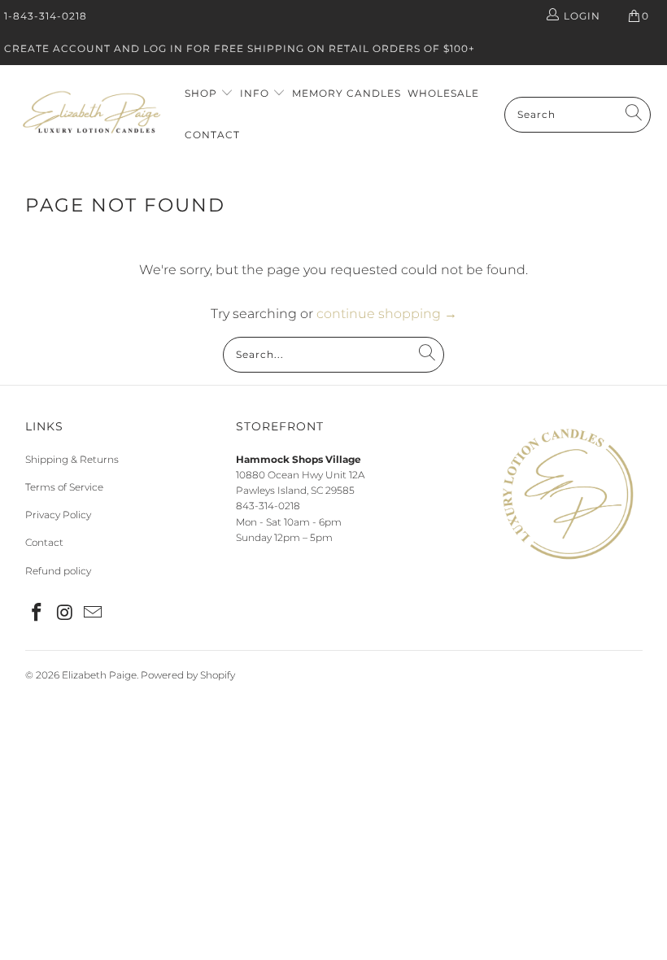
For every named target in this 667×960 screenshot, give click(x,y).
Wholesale (443, 93)
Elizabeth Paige (99, 675)
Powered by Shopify (188, 675)
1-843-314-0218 (45, 16)
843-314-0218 (268, 506)
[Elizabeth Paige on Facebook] (37, 613)
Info (256, 93)
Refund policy (58, 571)
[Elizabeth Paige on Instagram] (65, 613)
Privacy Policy (58, 514)
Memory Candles (346, 93)
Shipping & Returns (72, 459)
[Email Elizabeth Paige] (93, 613)
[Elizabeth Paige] (91, 114)
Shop (202, 93)
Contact (212, 135)
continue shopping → (386, 313)
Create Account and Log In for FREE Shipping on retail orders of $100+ (239, 48)
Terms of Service (64, 487)
